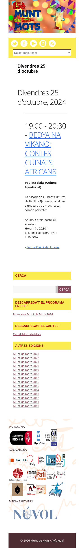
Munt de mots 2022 (26, 358)
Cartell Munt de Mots (27, 334)
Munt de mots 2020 (26, 366)
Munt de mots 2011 (26, 402)
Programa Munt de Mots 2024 (33, 314)
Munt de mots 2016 (26, 382)
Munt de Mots (40, 540)
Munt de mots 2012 (26, 398)
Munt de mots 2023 (26, 354)
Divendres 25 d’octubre (31, 69)
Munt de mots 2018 (26, 374)
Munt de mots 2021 (26, 362)
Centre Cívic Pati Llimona (42, 247)
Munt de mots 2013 (26, 394)
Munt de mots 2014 (26, 390)
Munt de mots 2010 (26, 406)
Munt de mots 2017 (26, 378)
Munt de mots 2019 (26, 370)
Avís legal (58, 540)
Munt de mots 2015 (26, 386)
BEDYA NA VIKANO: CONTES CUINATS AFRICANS (43, 153)
